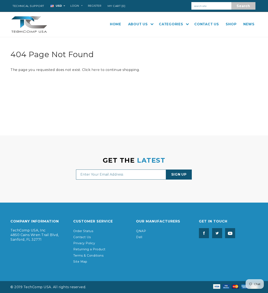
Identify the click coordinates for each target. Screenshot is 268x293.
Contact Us (82, 237)
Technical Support (28, 6)
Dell (139, 237)
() (116, 6)
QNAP (141, 231)
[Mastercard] (235, 286)
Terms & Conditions (88, 255)
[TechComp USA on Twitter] (216, 233)
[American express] (244, 286)
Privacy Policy (84, 243)
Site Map (80, 261)
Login (74, 5)
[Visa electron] (226, 286)
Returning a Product (89, 249)
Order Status (83, 231)
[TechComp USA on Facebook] (204, 233)
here (95, 70)
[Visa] (216, 286)
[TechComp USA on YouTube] (229, 233)
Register (94, 5)
